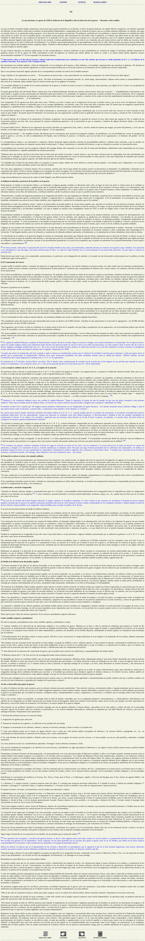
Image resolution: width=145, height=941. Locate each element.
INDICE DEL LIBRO (45, 2)
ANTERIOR (63, 2)
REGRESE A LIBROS (100, 2)
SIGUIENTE (82, 2)
